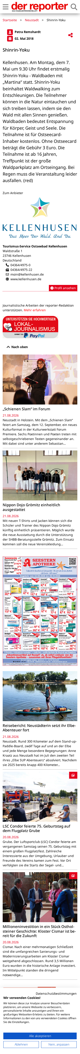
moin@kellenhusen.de (27, 274)
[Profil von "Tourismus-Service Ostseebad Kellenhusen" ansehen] (40, 244)
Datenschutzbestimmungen (56, 993)
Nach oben (19, 347)
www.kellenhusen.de (25, 279)
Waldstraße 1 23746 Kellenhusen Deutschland (17, 255)
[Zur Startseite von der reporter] (39, 6)
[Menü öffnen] (5, 6)
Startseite (10, 20)
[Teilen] (70, 35)
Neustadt (32, 20)
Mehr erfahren (35, 310)
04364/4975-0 (20, 265)
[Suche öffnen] (74, 6)
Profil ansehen (65, 288)
